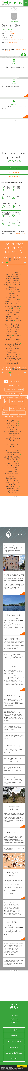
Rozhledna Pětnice (12, 482)
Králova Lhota (9, 304)
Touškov (16, 348)
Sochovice (16, 335)
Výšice (19, 359)
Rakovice (16, 327)
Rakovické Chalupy (12, 329)
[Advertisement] (14, 136)
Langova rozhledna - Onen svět (13, 492)
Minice (14, 310)
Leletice (13, 306)
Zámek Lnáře (12, 461)
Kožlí (18, 302)
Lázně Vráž (12, 476)
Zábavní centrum (8, 417)
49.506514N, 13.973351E (16, 39)
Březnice (9, 276)
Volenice (7, 359)
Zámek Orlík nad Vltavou (13, 457)
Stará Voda (12, 338)
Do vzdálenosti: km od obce (14, 257)
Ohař (6, 321)
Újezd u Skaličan (12, 352)
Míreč (20, 310)
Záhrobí (17, 361)
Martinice (7, 310)
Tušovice (12, 350)
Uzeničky (16, 354)
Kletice (7, 302)
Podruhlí (16, 323)
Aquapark (10, 385)
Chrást (15, 281)
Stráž (8, 342)
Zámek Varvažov (13, 459)
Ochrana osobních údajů (14, 1053)
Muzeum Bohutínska (12, 474)
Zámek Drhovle (12, 489)
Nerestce (16, 316)
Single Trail (14, 413)
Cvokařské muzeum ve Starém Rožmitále (13, 452)
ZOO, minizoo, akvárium (16, 381)
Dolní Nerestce (16, 285)
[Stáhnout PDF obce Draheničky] (22, 54)
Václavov (8, 357)
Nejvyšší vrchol (21, 409)
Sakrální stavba (20, 417)
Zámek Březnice (12, 421)
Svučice (9, 51)
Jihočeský (12, 33)
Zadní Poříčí (9, 361)
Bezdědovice (15, 272)
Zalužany (10, 363)
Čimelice (7, 283)
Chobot (9, 281)
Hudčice (9, 300)
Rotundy (22, 405)
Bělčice (7, 272)
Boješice (7, 274)
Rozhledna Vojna (13, 465)
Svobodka (16, 344)
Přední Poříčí (15, 325)
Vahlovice (16, 357)
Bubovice (16, 276)
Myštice (8, 316)
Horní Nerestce (12, 295)
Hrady (7, 401)
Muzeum (22, 413)
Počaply (9, 323)
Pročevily (9, 327)
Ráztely (9, 331)
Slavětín (16, 333)
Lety (18, 306)
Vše (6, 381)
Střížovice (8, 344)
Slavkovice (4, 51)
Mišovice (12, 32)
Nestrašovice (9, 319)
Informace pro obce (14, 1041)
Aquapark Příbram (12, 486)
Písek (11, 37)
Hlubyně (8, 291)
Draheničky (10, 25)
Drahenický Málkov (12, 289)
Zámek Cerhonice (13, 434)
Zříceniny (20, 401)
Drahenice (12, 287)
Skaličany (9, 333)
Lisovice (8, 308)
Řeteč (16, 331)
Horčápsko (16, 291)
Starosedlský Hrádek (12, 340)
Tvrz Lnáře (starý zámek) (12, 463)
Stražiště (15, 342)
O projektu (14, 1030)
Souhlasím (22, 1066)
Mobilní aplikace (14, 1047)
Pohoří (24, 49)
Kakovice (16, 300)
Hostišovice (16, 297)
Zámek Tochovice (12, 427)
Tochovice (9, 348)
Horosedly (7, 297)
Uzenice (8, 354)
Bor (13, 274)
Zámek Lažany (12, 470)
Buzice (8, 278)
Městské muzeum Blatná (13, 432)
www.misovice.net (12, 42)
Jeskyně (5, 409)
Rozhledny (24, 397)
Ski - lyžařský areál (10, 389)
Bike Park (5, 413)
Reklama (14, 1036)
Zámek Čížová (12, 484)
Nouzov (17, 319)
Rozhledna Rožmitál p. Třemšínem (13, 439)
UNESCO (18, 385)
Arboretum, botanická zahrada (9, 397)
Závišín (16, 363)
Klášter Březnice (12, 423)
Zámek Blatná (12, 436)
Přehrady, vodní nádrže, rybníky (14, 393)
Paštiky (11, 321)
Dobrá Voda (16, 283)
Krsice (18, 304)
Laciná (7, 306)
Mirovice (16, 312)
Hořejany (12, 293)
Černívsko (15, 278)
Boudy (17, 274)
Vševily (13, 359)
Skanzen (20, 389)
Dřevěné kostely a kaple (10, 405)
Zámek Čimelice (12, 425)
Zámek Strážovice (12, 429)
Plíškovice (18, 321)
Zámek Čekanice (12, 467)
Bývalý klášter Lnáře (13, 455)
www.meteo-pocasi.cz (19, 233)
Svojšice (9, 346)
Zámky (13, 401)
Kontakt (14, 1059)
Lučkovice (15, 308)
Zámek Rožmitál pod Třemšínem (13, 445)
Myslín (16, 314)
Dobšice (7, 285)
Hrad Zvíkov (12, 472)
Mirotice (9, 312)
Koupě (13, 302)
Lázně (12, 409)
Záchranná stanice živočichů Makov (12, 479)
